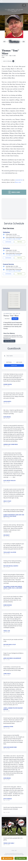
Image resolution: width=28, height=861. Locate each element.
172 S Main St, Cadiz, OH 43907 (13, 239)
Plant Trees (19, 241)
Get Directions (8, 241)
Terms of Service (18, 854)
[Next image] (25, 826)
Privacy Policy (10, 854)
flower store (18, 182)
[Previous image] (3, 826)
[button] (14, 826)
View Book (7, 318)
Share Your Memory (9, 341)
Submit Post (14, 365)
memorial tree (19, 180)
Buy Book (15, 318)
